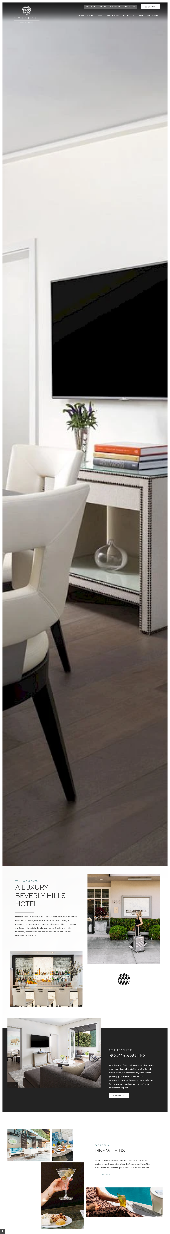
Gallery (102, 7)
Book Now (150, 7)
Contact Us (115, 7)
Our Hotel (90, 7)
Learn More (119, 1096)
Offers (100, 15)
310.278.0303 (129, 7)
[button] (10, 1085)
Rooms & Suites (85, 15)
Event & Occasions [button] (133, 15)
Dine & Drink (113, 15)
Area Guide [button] (152, 15)
